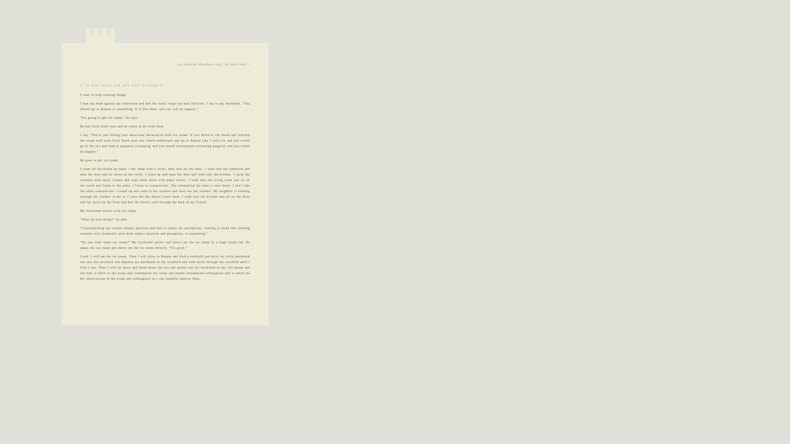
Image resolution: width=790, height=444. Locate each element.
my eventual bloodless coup (200, 64)
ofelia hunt (238, 64)
